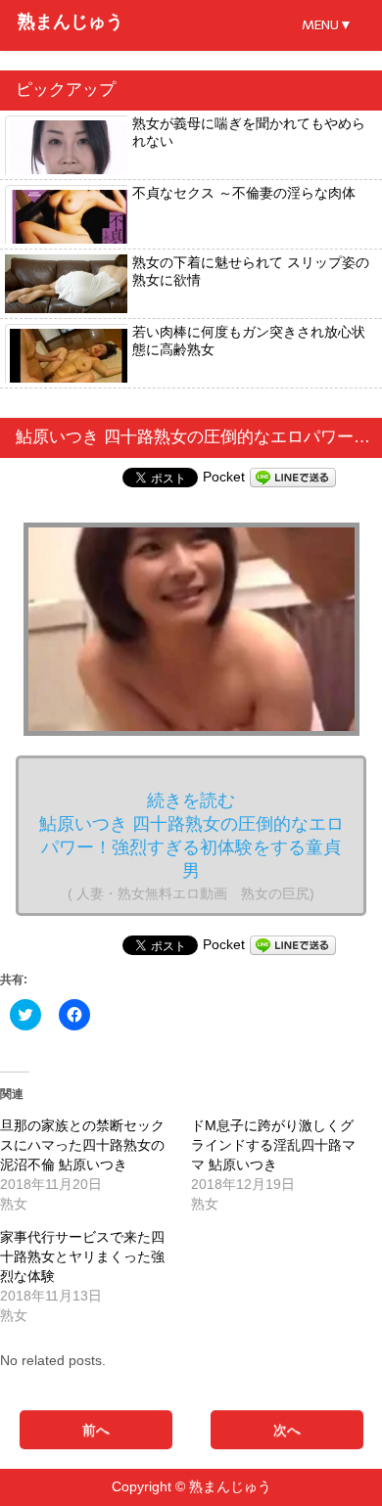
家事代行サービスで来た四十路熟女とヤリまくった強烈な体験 (82, 1256)
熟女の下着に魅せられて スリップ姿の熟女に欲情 (250, 271)
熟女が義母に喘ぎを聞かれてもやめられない (248, 132)
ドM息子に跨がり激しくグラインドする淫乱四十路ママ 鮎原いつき (273, 1145)
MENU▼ (327, 25)
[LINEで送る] (293, 476)
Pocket (224, 476)
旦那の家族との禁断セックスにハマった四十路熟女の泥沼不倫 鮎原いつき (82, 1145)
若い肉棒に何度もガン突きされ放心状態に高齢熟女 (248, 340)
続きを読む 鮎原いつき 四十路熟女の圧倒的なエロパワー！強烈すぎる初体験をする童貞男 (191, 846)
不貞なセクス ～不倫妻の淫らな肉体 (244, 193)
